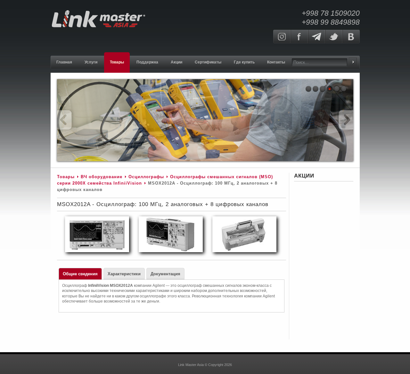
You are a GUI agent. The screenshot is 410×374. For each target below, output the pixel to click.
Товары (66, 176)
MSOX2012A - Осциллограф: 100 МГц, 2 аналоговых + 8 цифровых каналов (162, 204)
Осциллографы (146, 176)
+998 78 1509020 (331, 13)
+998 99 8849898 (331, 22)
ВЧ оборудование (101, 176)
